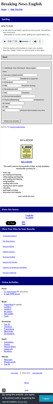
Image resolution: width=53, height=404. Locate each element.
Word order (8, 331)
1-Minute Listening (10, 236)
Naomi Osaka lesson (17, 127)
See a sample (26, 162)
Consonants (8, 342)
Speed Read (8, 305)
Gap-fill (7, 324)
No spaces (8, 312)
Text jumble (8, 314)
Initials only (8, 349)
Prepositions (9, 329)
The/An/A (8, 327)
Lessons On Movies (10, 262)
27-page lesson (10, 292)
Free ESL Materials (9, 273)
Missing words (10, 362)
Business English (9, 257)
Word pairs (8, 360)
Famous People (8, 246)
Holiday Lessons (9, 252)
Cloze (6, 316)
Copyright (14, 373)
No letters (8, 351)
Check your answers (11, 121)
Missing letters (10, 347)
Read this (22, 402)
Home (4, 10)
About (26, 383)
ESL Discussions (9, 241)
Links (26, 390)
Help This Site (16, 10)
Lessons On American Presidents (15, 267)
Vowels (7, 344)
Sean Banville (37, 373)
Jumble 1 (7, 307)
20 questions (9, 334)
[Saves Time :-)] (26, 151)
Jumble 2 (7, 309)
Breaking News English (21, 4)
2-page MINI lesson (12, 294)
